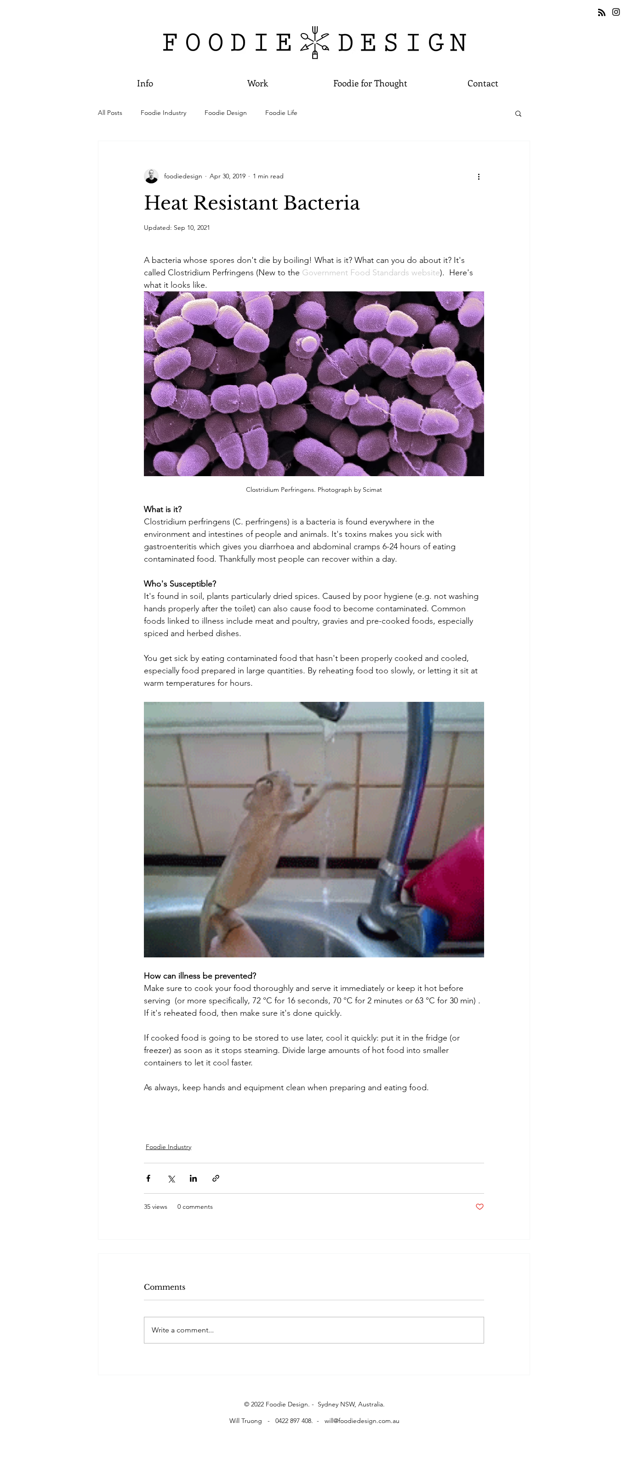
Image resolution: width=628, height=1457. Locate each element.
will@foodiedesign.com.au (362, 1421)
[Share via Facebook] (148, 1178)
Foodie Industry (163, 112)
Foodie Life (281, 112)
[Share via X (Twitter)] (170, 1178)
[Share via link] (215, 1178)
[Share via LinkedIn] (193, 1178)
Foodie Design (226, 112)
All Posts (110, 112)
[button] (483, 82)
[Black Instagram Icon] (616, 12)
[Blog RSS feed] (601, 13)
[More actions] (478, 176)
